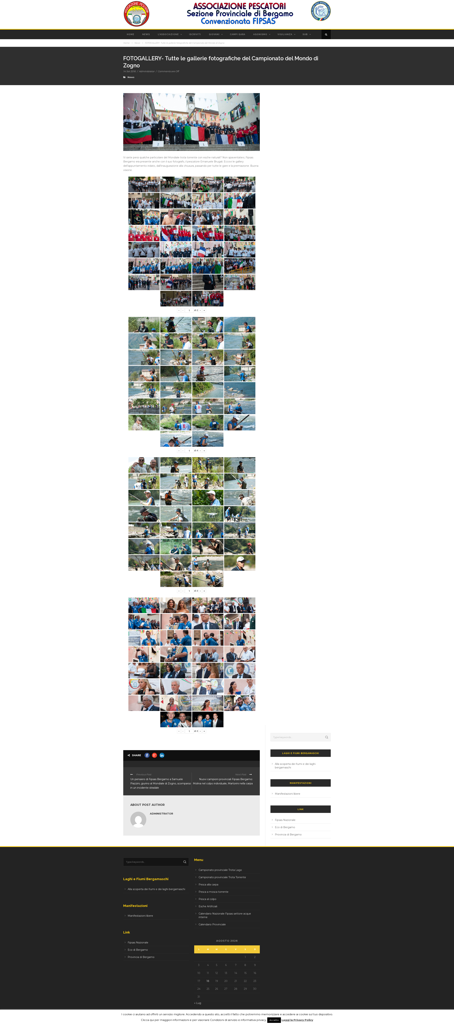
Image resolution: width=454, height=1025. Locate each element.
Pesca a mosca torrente (213, 891)
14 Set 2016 (129, 71)
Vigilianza (285, 34)
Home (130, 34)
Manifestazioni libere (287, 793)
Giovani (214, 34)
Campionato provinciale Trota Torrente (222, 877)
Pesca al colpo (207, 899)
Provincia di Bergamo (288, 834)
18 (207, 981)
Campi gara (237, 34)
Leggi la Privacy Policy (297, 1020)
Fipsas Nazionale (285, 820)
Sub (305, 34)
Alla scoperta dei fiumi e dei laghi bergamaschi (156, 889)
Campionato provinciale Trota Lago (220, 870)
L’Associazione (168, 34)
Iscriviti (195, 34)
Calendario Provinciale (212, 924)
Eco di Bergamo (285, 827)
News (146, 34)
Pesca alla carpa (208, 884)
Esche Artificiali (208, 906)
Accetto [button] (274, 1020)
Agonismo (260, 34)
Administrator (146, 71)
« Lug (197, 1003)
